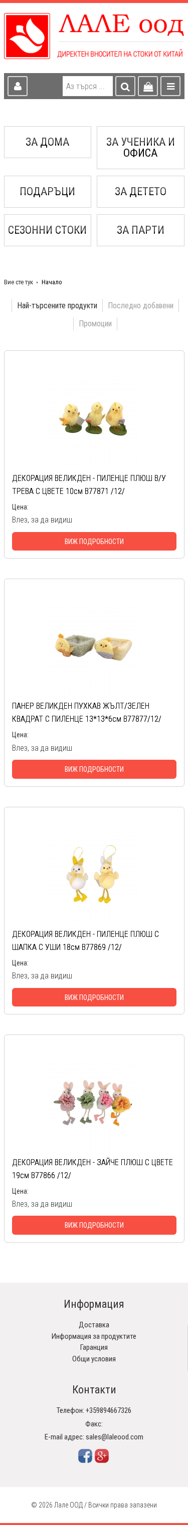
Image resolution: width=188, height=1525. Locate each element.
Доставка (94, 1324)
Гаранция (94, 1347)
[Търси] (125, 86)
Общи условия (94, 1358)
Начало (52, 282)
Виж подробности (94, 542)
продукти (57, 305)
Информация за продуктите (94, 1336)
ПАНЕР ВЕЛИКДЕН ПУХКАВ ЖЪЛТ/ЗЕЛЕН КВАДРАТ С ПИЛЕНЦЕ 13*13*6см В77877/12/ (86, 712)
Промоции (95, 323)
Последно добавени (140, 305)
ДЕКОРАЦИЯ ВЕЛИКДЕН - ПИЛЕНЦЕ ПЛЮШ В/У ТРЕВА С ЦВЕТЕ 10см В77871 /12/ (89, 484)
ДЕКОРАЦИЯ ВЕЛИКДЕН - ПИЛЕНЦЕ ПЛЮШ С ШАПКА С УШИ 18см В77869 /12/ (85, 940)
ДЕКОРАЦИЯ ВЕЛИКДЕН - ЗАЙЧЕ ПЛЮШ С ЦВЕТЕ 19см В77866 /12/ (92, 1169)
